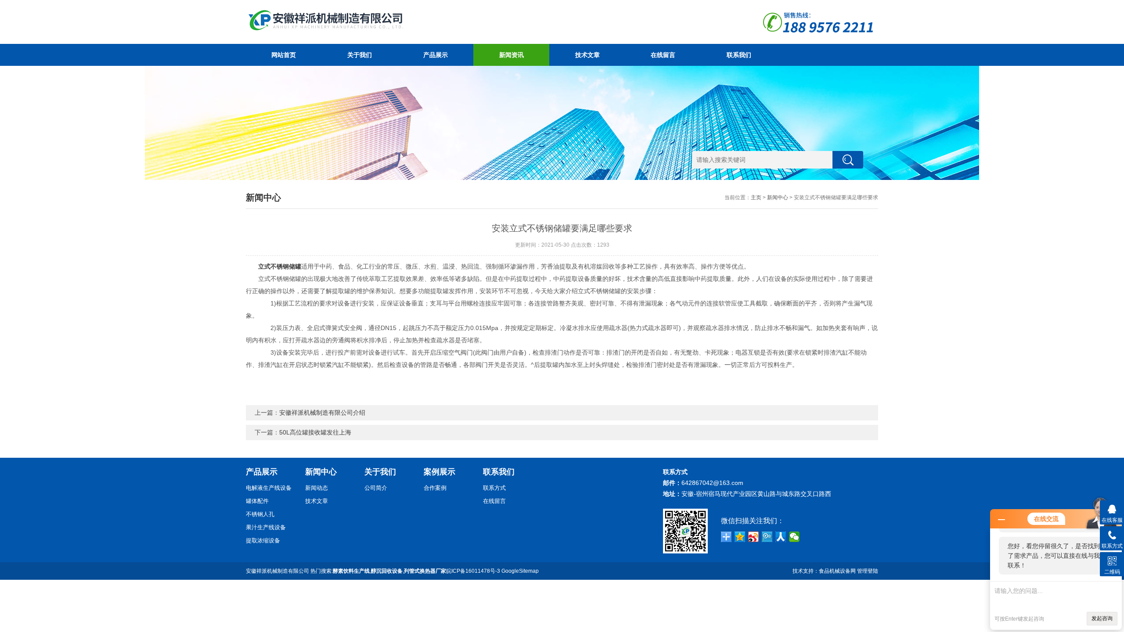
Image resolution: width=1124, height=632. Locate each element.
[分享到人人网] (780, 536)
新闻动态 (316, 488)
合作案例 (435, 488)
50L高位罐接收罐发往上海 (315, 432)
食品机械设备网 (837, 571)
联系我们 (739, 54)
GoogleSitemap (520, 571)
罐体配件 (257, 501)
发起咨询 (1102, 618)
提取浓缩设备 (263, 540)
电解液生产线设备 (269, 488)
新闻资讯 (511, 54)
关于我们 (359, 54)
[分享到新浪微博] (753, 536)
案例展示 (439, 471)
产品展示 (435, 54)
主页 (756, 197)
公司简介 (375, 488)
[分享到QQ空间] (740, 536)
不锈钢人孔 (260, 514)
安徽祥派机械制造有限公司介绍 (322, 412)
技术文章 (587, 54)
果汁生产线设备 (266, 527)
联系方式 (494, 488)
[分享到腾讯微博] (767, 536)
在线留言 (663, 54)
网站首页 (283, 54)
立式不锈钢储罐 (279, 266)
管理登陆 (867, 571)
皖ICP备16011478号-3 (473, 571)
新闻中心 (777, 197)
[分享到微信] (794, 536)
